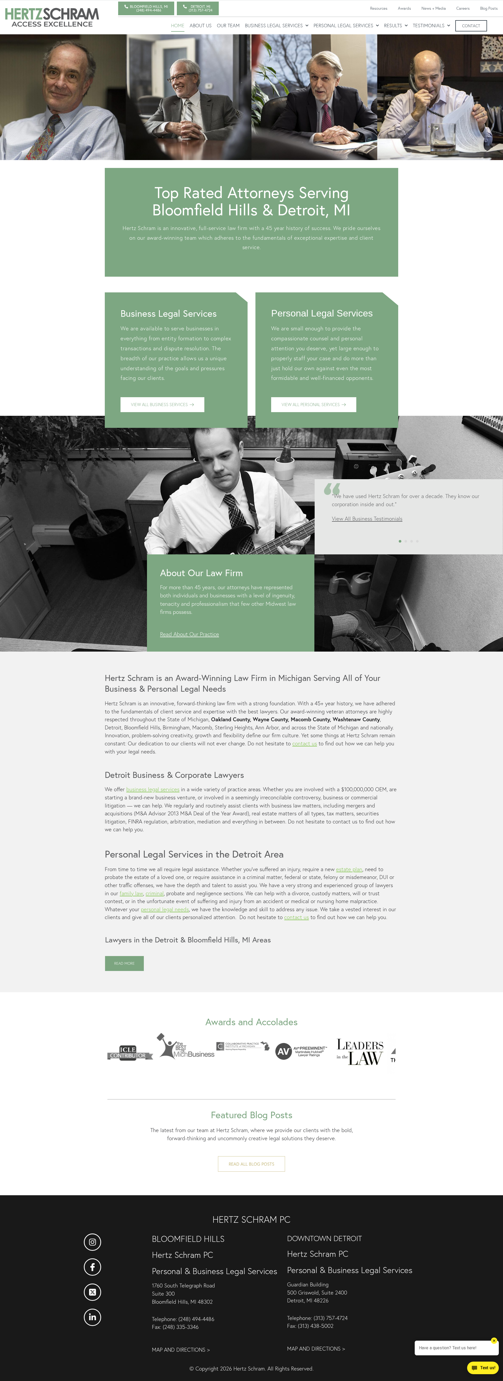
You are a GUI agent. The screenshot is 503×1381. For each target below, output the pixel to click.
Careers (463, 8)
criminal (155, 893)
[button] (400, 541)
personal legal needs (165, 909)
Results (393, 26)
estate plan (349, 869)
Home (177, 26)
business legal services (152, 789)
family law (131, 893)
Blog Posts (489, 8)
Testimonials (429, 26)
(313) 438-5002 (315, 1326)
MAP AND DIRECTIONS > (181, 1349)
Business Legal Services (274, 26)
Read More (124, 963)
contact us (304, 743)
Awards (404, 8)
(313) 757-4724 (331, 1318)
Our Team (228, 26)
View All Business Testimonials (367, 518)
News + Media (434, 8)
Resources (378, 8)
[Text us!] (483, 1369)
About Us (201, 26)
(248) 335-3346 (181, 1327)
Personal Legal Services (343, 26)
